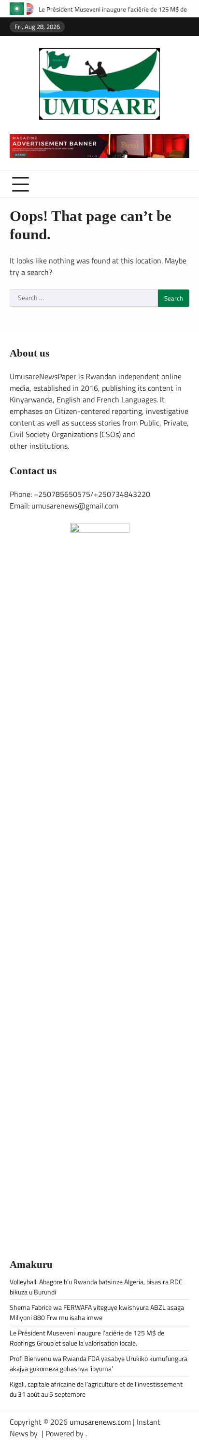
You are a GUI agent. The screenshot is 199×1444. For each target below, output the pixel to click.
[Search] (182, 184)
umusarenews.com (100, 1422)
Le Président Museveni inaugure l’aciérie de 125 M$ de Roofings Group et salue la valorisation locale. (87, 1338)
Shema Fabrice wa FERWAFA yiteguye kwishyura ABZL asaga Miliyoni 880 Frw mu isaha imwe (97, 1312)
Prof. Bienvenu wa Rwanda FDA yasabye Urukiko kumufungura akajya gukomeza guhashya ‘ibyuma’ (98, 1363)
